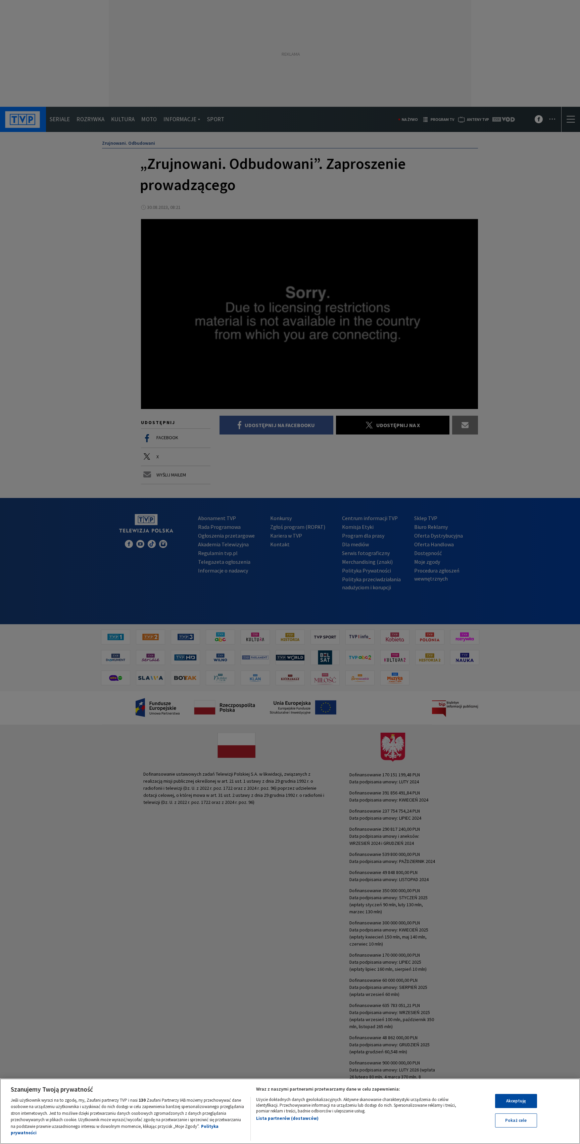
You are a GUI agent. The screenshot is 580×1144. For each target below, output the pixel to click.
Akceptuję (516, 1101)
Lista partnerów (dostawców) (287, 1118)
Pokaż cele (516, 1120)
